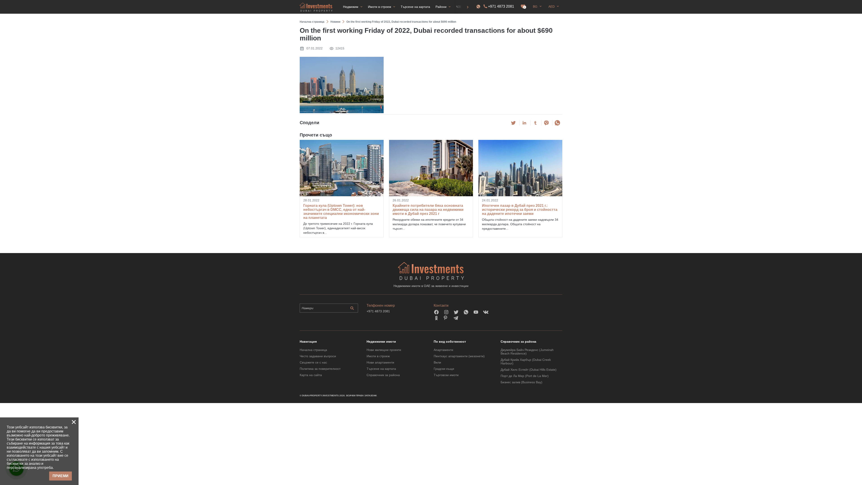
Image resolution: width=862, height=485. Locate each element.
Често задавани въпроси (318, 356)
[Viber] (546, 123)
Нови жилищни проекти (384, 350)
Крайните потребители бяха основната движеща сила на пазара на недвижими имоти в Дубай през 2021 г (428, 210)
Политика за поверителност (320, 368)
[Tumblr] (535, 123)
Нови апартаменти (380, 362)
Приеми (60, 476)
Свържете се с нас (313, 362)
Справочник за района (383, 375)
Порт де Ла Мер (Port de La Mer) (525, 376)
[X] (513, 123)
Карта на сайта (311, 375)
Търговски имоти (446, 375)
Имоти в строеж (378, 356)
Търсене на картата (381, 368)
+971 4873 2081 (501, 6)
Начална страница (313, 350)
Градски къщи (444, 368)
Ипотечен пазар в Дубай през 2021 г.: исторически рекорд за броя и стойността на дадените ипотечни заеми (519, 210)
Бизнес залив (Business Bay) (521, 382)
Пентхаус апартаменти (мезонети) (459, 356)
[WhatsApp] (557, 123)
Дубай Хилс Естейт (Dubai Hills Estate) (528, 369)
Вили (437, 362)
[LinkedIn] (524, 123)
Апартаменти (443, 350)
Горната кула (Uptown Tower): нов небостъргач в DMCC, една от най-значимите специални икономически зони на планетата (341, 212)
